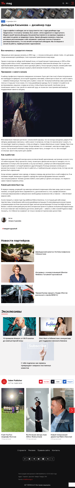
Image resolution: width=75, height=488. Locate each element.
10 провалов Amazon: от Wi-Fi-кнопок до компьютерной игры (18, 339)
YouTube (46, 382)
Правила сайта (44, 450)
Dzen (57, 382)
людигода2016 (10, 228)
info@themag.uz (28, 479)
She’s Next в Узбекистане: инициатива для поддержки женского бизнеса (55, 339)
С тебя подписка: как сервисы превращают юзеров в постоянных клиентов (36, 365)
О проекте (21, 450)
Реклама (31, 450)
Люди (3, 21)
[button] (72, 410)
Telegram (70, 382)
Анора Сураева (14, 221)
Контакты (56, 450)
